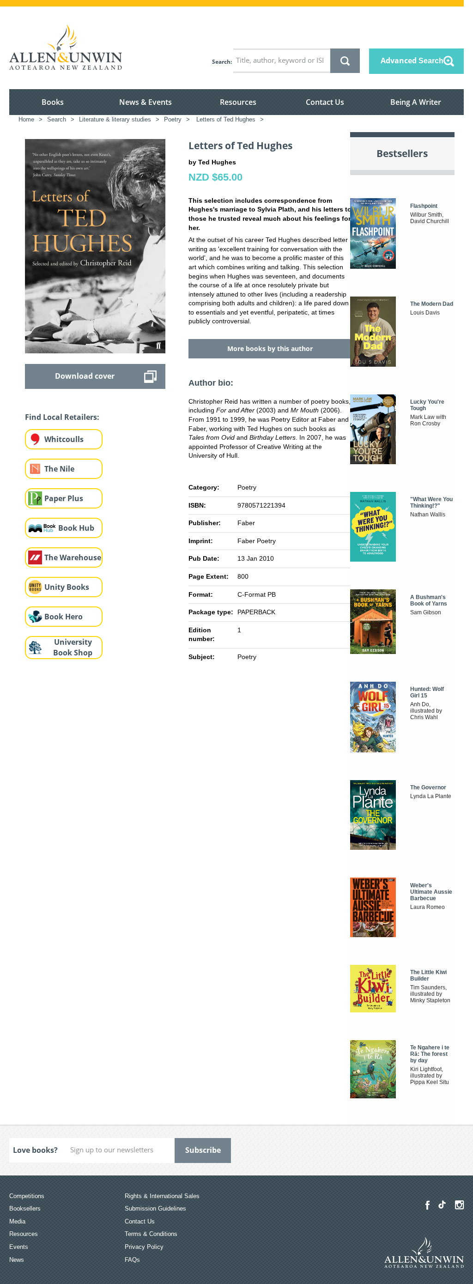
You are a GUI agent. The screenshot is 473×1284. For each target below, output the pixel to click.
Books (53, 102)
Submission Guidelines (155, 1208)
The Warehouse (72, 557)
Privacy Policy (144, 1246)
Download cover (85, 376)
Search (221, 62)
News (16, 1259)
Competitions (26, 1196)
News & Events (145, 102)
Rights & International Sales (162, 1196)
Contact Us (325, 102)
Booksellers (25, 1208)
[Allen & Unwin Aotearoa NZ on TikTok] (442, 1204)
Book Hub (76, 528)
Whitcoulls (64, 439)
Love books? (35, 1150)
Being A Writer (415, 102)
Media (17, 1221)
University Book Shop (72, 647)
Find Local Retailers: (62, 417)
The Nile (59, 469)
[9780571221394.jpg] (95, 245)
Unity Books (66, 587)
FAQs (132, 1259)
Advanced (412, 60)
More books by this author (270, 348)
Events (18, 1246)
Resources (238, 102)
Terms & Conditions (151, 1233)
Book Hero (63, 617)
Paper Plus (63, 498)
